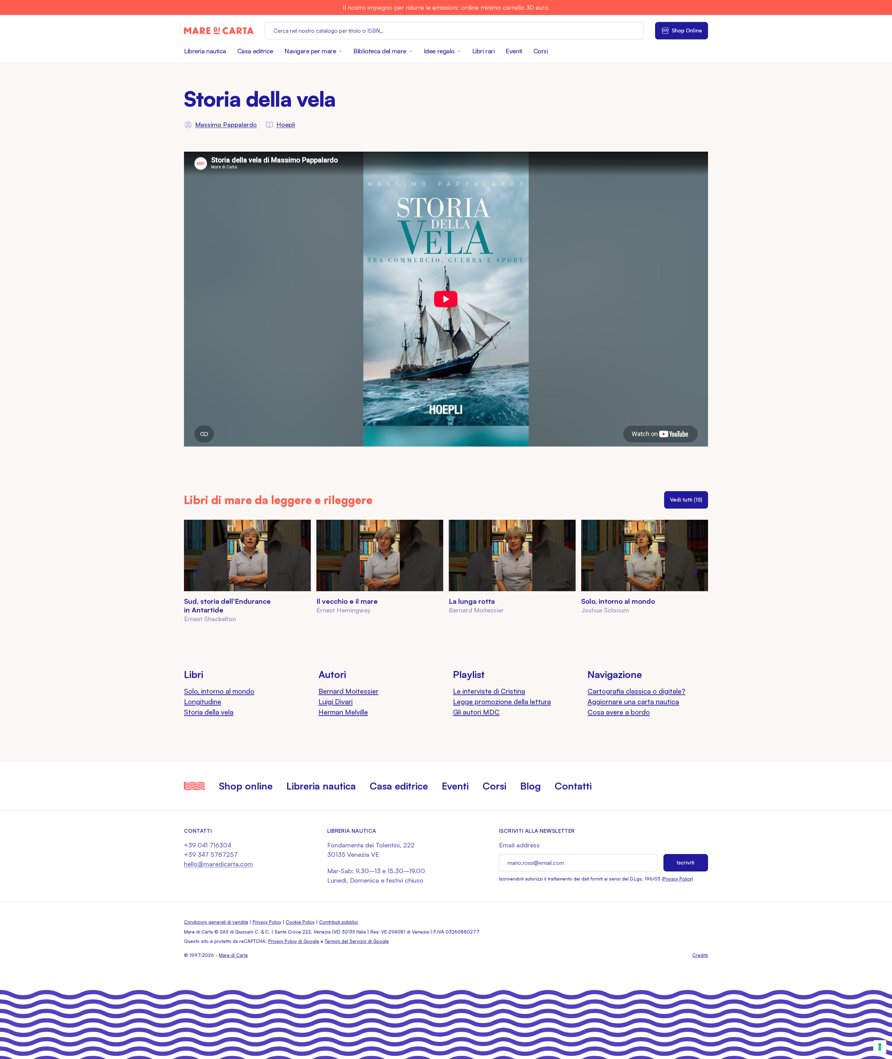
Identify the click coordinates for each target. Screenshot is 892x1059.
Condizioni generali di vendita (216, 922)
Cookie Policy (300, 922)
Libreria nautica (205, 51)
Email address (519, 845)
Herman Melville (343, 712)
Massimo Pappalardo (226, 124)
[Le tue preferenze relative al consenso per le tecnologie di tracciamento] (879, 1046)
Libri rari (483, 51)
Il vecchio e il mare (347, 601)
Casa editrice (255, 51)
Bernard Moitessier (348, 691)
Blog (530, 786)
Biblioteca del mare (379, 51)
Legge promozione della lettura (502, 701)
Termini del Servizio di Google (357, 941)
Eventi (514, 51)
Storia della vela (208, 712)
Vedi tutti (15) (686, 499)
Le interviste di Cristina (489, 691)
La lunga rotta (472, 601)
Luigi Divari (335, 701)
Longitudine (202, 701)
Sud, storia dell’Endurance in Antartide (227, 605)
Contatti (573, 786)
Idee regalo (439, 51)
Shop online (245, 786)
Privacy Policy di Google (293, 941)
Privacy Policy (677, 879)
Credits (700, 955)
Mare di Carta (233, 955)
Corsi (540, 51)
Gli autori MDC (476, 712)
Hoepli (285, 124)
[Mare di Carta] (219, 30)
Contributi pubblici (338, 922)
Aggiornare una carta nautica (633, 701)
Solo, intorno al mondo (618, 601)
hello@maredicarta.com (218, 864)
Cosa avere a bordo (618, 712)
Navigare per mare (310, 51)
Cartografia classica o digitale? (636, 691)
